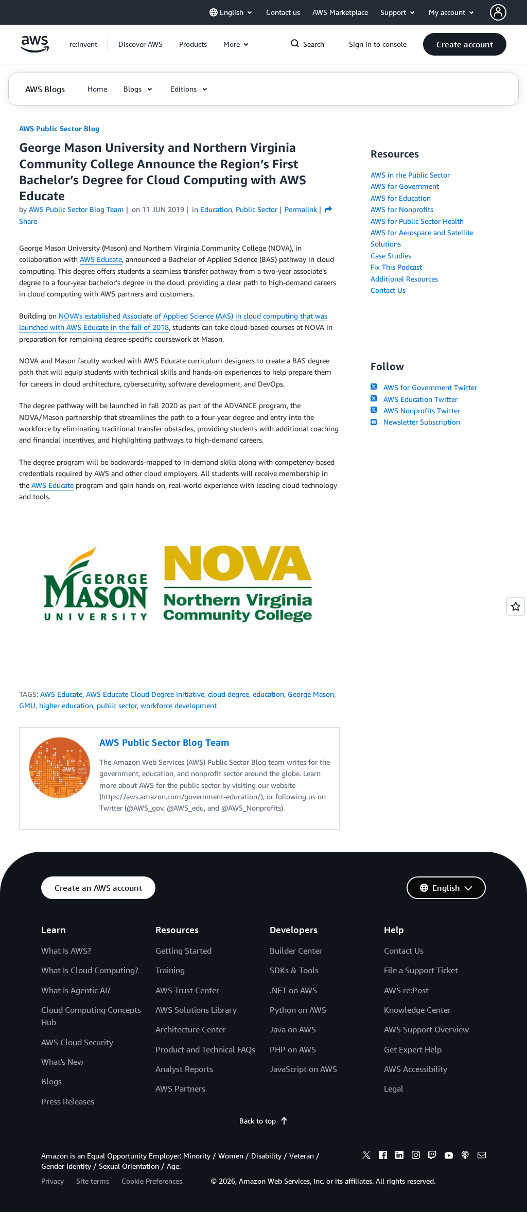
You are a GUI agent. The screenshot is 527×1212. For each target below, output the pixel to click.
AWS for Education (401, 198)
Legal (393, 1088)
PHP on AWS (293, 1049)
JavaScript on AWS (303, 1069)
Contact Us (388, 290)
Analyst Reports (184, 1069)
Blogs (51, 1081)
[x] (366, 1156)
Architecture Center (190, 1029)
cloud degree (228, 694)
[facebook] (383, 1156)
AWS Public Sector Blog (59, 128)
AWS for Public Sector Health (417, 221)
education (268, 694)
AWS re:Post (406, 990)
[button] (140, 44)
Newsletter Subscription (419, 421)
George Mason (311, 694)
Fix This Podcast (396, 266)
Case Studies (391, 255)
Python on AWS (298, 1010)
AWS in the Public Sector (410, 174)
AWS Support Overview (426, 1029)
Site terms (92, 1180)
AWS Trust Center (187, 990)
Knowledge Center (417, 1010)
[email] (482, 1156)
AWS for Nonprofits (402, 209)
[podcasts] (465, 1156)
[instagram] (416, 1156)
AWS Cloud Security (77, 1042)
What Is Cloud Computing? (89, 970)
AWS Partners (180, 1088)
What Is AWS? (66, 950)
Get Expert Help (413, 1049)
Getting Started (183, 950)
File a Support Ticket (421, 970)
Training (170, 970)
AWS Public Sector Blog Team (76, 209)
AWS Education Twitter (418, 399)
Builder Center (296, 950)
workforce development (178, 705)
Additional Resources (404, 278)
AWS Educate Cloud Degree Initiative (145, 694)
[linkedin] (399, 1156)
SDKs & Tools (294, 970)
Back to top (257, 1120)
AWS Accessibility (415, 1069)
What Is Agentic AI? (76, 990)
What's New (62, 1062)
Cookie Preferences (151, 1180)
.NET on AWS (293, 990)
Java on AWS (293, 1029)
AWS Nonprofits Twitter (419, 410)
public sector (117, 705)
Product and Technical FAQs (205, 1049)
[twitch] (432, 1156)
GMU (27, 705)
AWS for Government (405, 186)
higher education (66, 705)
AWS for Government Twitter (428, 387)
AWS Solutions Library (196, 1010)
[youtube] (449, 1156)
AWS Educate (101, 259)
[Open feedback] (515, 606)
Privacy (52, 1180)
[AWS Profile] (498, 12)
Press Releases (67, 1101)
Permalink (301, 209)
